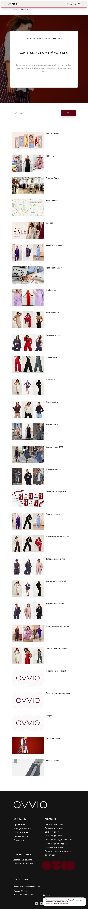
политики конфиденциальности (57, 903)
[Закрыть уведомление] (84, 899)
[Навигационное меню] (83, 4)
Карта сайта (24, 9)
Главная (14, 9)
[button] (66, 4)
